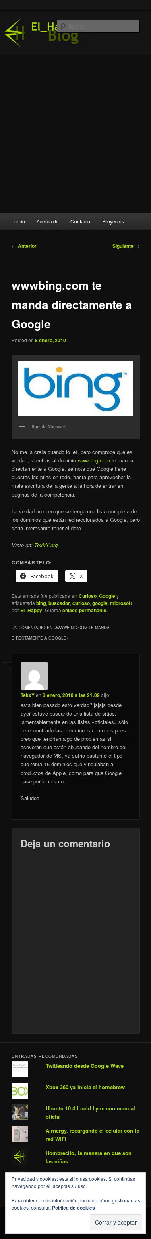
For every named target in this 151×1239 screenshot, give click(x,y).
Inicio (19, 221)
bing (41, 603)
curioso (81, 603)
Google (107, 595)
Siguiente (126, 245)
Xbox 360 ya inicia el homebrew (85, 1087)
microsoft (121, 603)
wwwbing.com (94, 460)
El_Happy (31, 610)
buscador (59, 603)
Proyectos (113, 221)
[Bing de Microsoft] (75, 388)
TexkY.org (46, 545)
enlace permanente (84, 610)
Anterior (24, 245)
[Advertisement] (75, 134)
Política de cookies (73, 1207)
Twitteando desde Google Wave (85, 1065)
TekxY (28, 695)
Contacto (80, 221)
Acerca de (48, 221)
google (100, 603)
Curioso (88, 595)
